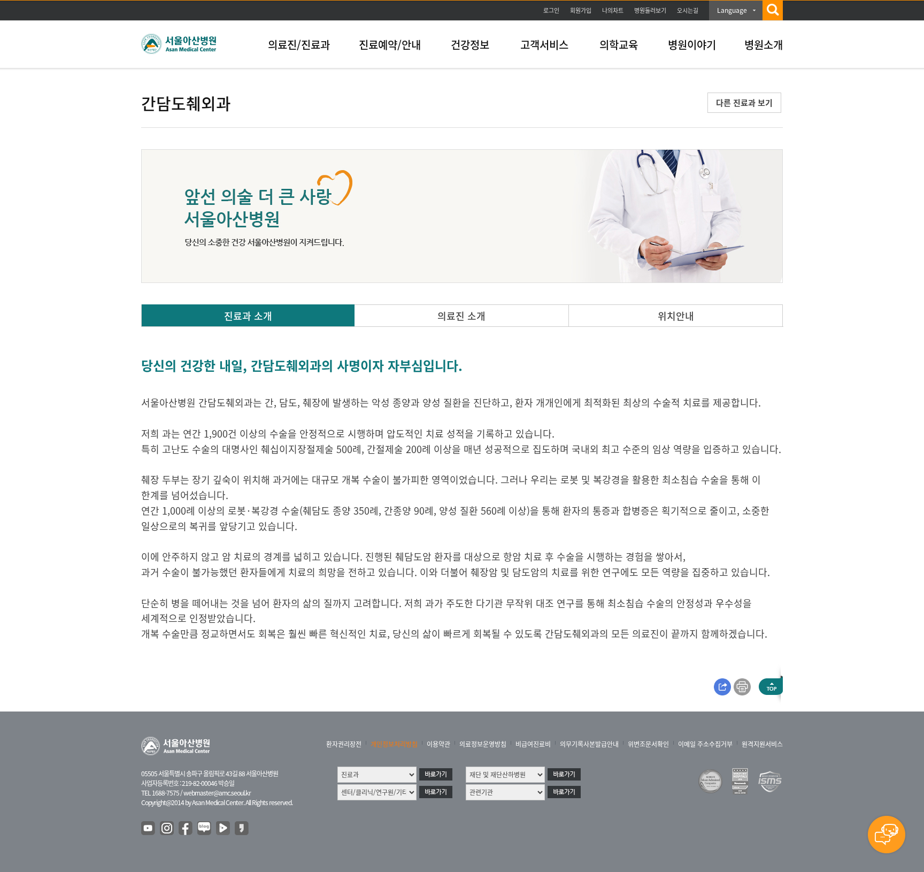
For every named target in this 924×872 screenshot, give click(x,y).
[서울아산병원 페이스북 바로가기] (186, 828)
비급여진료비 (533, 744)
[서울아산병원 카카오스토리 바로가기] (242, 828)
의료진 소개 (461, 316)
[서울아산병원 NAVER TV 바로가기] (223, 828)
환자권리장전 (343, 744)
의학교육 (618, 44)
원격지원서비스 (762, 744)
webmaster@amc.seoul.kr (217, 793)
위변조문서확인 (648, 744)
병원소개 (763, 44)
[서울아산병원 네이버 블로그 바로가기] (204, 828)
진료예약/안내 (390, 44)
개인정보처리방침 (394, 744)
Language (732, 10)
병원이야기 (692, 44)
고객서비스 (544, 44)
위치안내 (676, 316)
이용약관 (438, 744)
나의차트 (612, 10)
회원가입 (580, 10)
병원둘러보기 (650, 10)
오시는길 (687, 10)
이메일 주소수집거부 (705, 744)
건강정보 (470, 44)
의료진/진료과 (299, 44)
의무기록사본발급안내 (589, 744)
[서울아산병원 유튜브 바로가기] (148, 828)
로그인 (551, 10)
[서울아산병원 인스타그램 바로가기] (167, 828)
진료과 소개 (248, 316)
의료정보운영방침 (482, 744)
